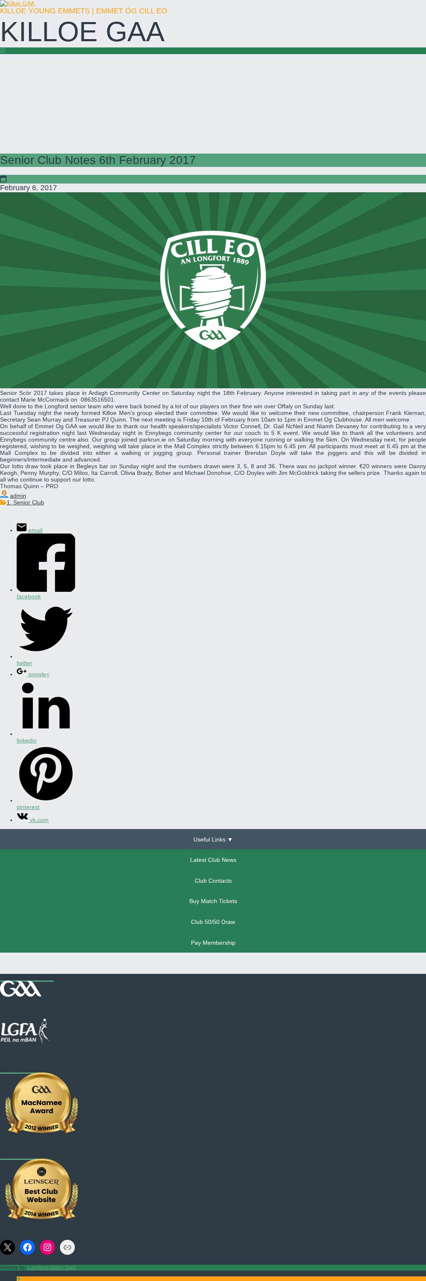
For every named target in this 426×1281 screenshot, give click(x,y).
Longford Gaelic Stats (51, 1268)
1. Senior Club (25, 502)
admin (18, 495)
